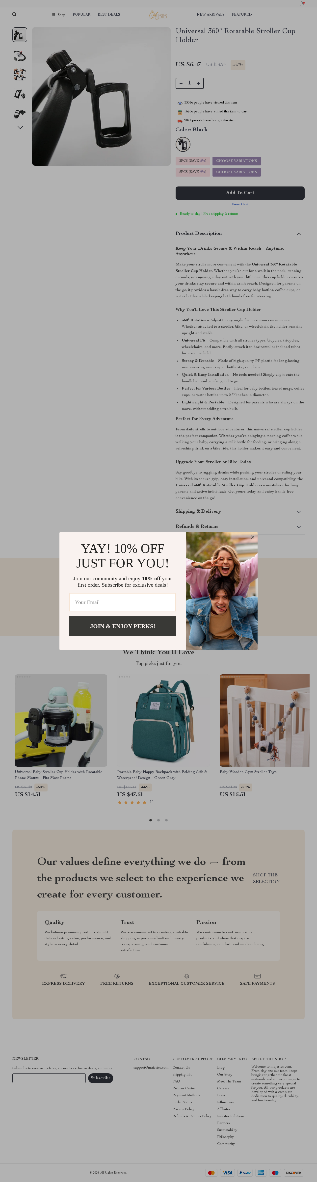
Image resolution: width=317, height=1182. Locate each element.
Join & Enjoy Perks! (122, 626)
